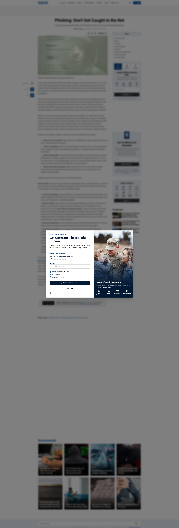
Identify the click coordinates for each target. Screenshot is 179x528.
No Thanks (70, 288)
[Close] (129, 233)
